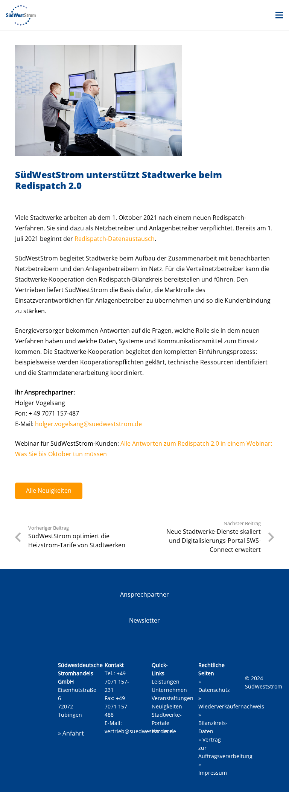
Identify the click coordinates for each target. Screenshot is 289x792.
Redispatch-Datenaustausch (115, 239)
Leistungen (165, 681)
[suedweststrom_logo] (21, 15)
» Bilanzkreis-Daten (213, 723)
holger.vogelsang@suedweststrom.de (88, 424)
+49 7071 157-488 (117, 706)
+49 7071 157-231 (117, 681)
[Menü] (279, 15)
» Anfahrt (71, 733)
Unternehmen (169, 689)
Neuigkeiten (167, 706)
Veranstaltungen (172, 698)
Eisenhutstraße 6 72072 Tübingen (80, 689)
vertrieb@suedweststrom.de (140, 731)
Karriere (162, 731)
